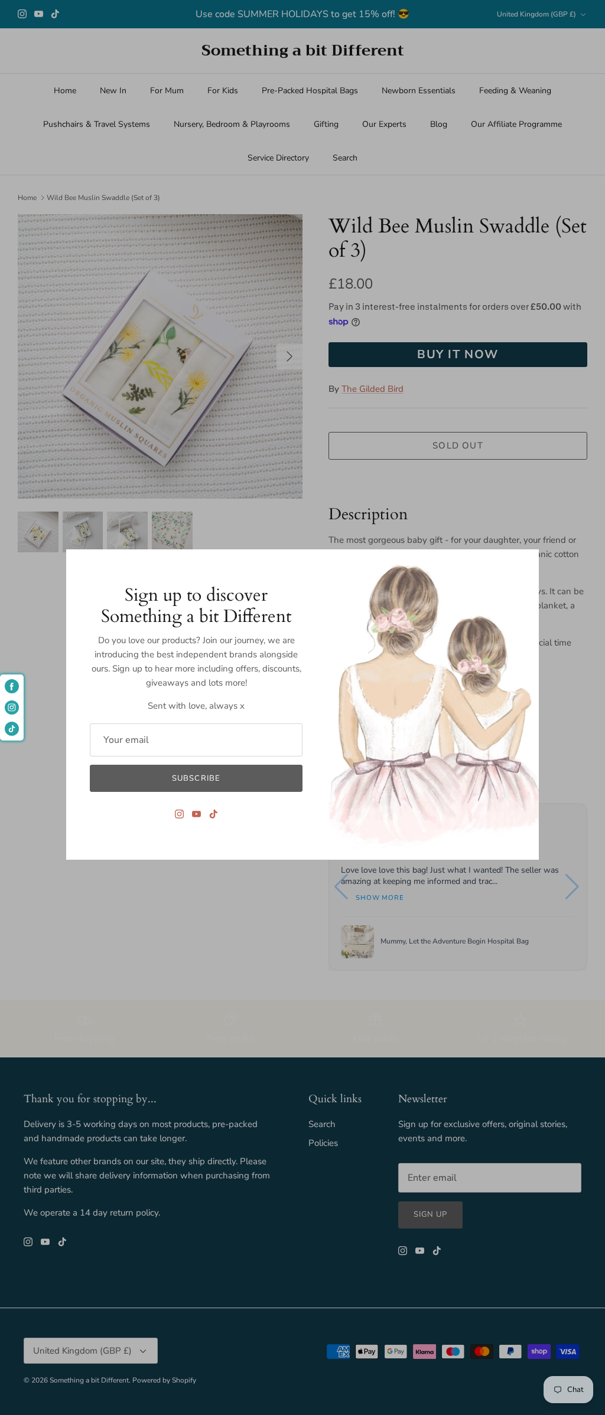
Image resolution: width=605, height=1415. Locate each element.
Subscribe (196, 778)
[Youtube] (196, 814)
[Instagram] (179, 814)
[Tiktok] (213, 814)
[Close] (524, 564)
